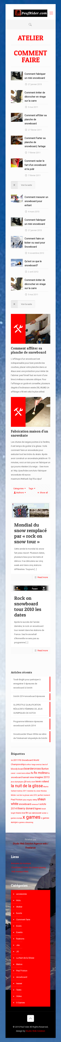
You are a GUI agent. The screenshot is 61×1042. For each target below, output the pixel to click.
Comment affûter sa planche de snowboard (36, 119)
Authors (20, 492)
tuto (29, 813)
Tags (31, 488)
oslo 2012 (33, 795)
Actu (18, 900)
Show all (44, 492)
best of (45, 764)
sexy (35, 799)
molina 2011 (22, 791)
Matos (19, 964)
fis (32, 773)
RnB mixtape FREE (19, 871)
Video (19, 996)
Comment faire (23, 919)
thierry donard (25, 808)
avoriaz (39, 764)
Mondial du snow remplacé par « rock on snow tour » (30, 533)
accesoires (21, 894)
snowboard (25, 804)
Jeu (18, 945)
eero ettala (26, 773)
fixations (20, 938)
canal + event (16, 773)
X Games (20, 1002)
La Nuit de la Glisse (25, 958)
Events (19, 932)
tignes (38, 808)
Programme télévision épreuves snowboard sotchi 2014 (28, 723)
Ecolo (19, 926)
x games (32, 817)
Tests (18, 990)
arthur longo (31, 764)
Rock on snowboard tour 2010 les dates (27, 606)
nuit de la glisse (23, 795)
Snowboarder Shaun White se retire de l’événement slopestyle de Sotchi (30, 736)
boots (19, 913)
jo (25, 781)
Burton (45, 768)
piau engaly (27, 800)
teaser (19, 983)
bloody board (17, 769)
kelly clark (31, 782)
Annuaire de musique (21, 863)
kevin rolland (42, 781)
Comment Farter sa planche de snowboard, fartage (35, 142)
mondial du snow (33, 791)
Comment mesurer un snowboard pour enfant (36, 201)
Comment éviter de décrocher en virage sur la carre (35, 96)
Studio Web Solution (35, 1031)
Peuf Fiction (16, 799)
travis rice (20, 813)
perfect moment (44, 795)
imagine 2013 (42, 777)
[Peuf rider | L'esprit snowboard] (30, 13)
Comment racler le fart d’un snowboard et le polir (35, 165)
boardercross (32, 768)
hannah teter (28, 777)
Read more (43, 577)
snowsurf (35, 804)
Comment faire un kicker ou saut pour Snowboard (35, 242)
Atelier (19, 907)
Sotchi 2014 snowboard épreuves (29, 696)
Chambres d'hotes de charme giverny (28, 867)
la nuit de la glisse (27, 785)
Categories (18, 488)
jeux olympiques (17, 782)
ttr (27, 812)
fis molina (40, 773)
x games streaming (25, 822)
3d (12, 760)
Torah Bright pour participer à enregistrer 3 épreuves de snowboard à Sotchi (27, 683)
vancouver (36, 813)
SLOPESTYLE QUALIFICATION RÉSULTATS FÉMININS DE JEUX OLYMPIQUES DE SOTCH (27, 709)
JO (17, 951)
